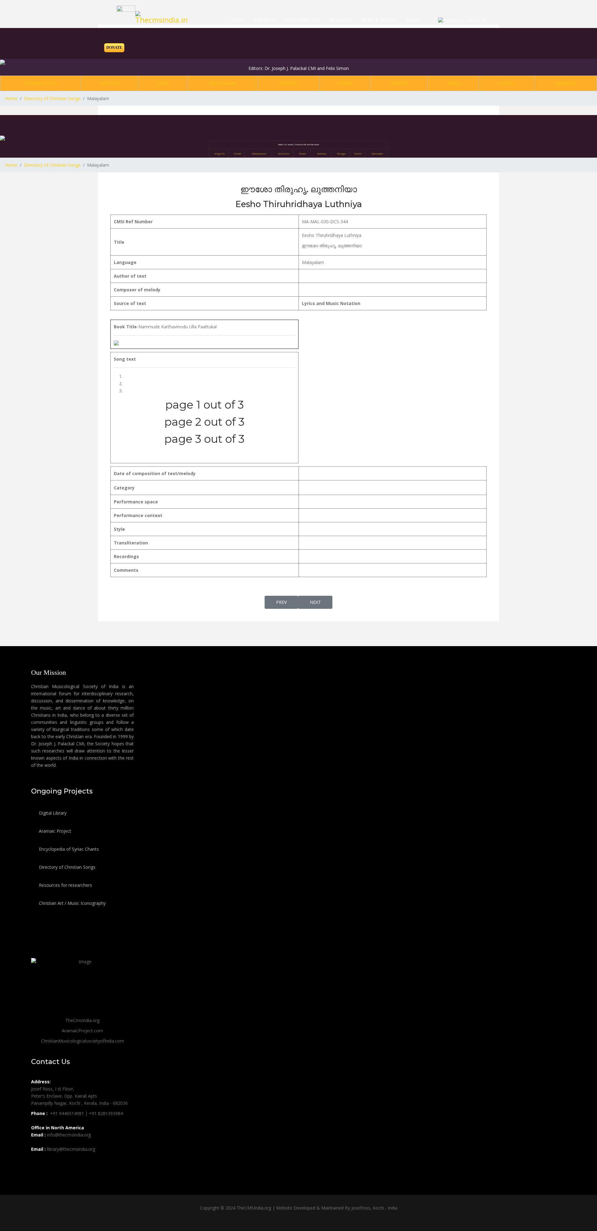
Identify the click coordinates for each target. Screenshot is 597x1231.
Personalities (303, 20)
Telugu (506, 83)
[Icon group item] (36, 1163)
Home (238, 20)
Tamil (453, 83)
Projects (265, 20)
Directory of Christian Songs (66, 867)
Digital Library (52, 813)
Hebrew (399, 83)
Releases (341, 20)
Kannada (565, 83)
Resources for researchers (65, 885)
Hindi (163, 83)
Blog (413, 20)
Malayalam (222, 83)
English (109, 83)
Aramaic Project (54, 831)
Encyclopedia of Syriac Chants (68, 849)
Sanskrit (288, 83)
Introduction (40, 83)
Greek (345, 83)
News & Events (379, 20)
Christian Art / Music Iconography (72, 903)
